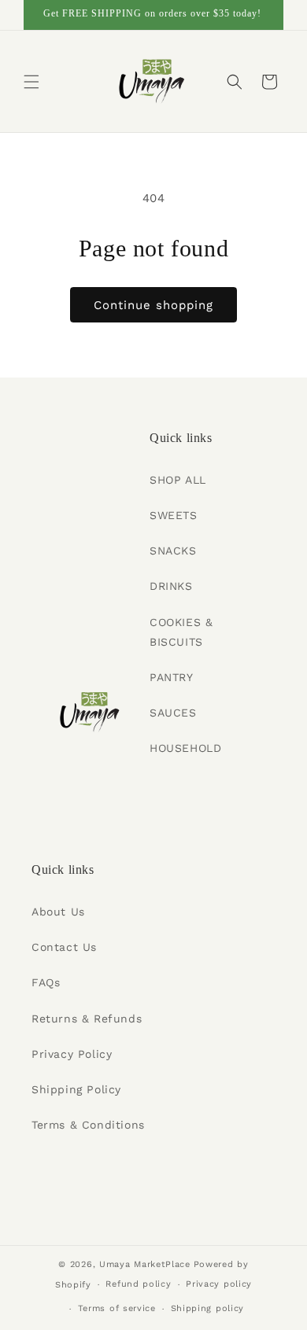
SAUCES (173, 712)
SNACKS (173, 550)
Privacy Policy (71, 1054)
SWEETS (174, 515)
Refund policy (138, 1284)
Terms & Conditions (88, 1124)
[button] (31, 81)
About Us (58, 911)
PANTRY (172, 677)
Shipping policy (208, 1308)
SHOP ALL (178, 479)
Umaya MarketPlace (144, 1264)
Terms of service (117, 1308)
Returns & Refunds (86, 1018)
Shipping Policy (76, 1089)
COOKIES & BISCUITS (181, 632)
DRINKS (171, 586)
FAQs (45, 982)
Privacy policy (219, 1284)
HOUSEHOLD (185, 748)
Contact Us (64, 947)
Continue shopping (153, 305)
